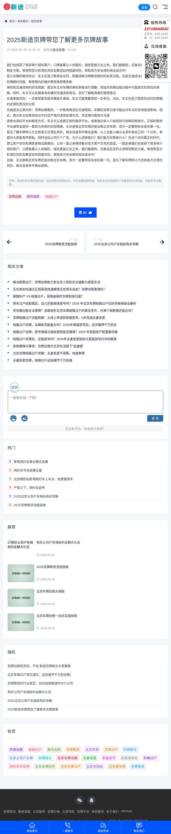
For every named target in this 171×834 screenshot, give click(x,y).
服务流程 (24, 811)
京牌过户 (111, 749)
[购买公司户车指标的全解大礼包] (21, 549)
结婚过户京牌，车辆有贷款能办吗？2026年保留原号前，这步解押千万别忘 (65, 325)
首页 (12, 21)
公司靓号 (39, 811)
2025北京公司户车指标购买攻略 (36, 496)
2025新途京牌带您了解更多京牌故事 (33, 709)
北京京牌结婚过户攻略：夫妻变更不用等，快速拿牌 (49, 353)
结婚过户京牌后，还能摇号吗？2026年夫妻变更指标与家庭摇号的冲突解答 (65, 339)
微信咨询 (103, 831)
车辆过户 (150, 758)
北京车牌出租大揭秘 (51, 591)
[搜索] (155, 7)
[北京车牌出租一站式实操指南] (21, 622)
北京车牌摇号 (45, 766)
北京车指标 (94, 766)
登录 (144, 7)
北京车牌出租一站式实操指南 (57, 615)
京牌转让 (45, 758)
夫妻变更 (89, 758)
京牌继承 (138, 766)
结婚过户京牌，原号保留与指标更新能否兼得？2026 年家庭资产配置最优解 (65, 332)
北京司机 (68, 811)
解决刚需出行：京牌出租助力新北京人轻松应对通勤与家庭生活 (56, 282)
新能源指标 (129, 758)
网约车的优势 (20, 766)
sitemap (126, 811)
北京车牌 (92, 749)
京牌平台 (83, 811)
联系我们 (139, 831)
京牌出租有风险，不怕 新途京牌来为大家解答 (39, 666)
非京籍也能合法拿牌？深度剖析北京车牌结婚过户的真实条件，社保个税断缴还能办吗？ (73, 310)
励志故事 (36, 21)
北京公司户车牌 (21, 758)
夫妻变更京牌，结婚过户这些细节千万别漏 (42, 360)
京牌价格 (53, 811)
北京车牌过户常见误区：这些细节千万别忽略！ (40, 674)
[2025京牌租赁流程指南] (21, 573)
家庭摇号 (109, 758)
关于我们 (112, 811)
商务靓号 (23, 21)
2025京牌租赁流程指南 (30, 505)
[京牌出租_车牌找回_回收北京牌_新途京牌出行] (20, 7)
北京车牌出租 (67, 758)
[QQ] (91, 800)
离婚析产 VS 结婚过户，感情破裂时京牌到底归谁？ (48, 296)
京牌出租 (15, 196)
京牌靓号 (130, 749)
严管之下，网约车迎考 (29, 487)
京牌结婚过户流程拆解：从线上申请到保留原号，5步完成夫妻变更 (59, 317)
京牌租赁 (73, 749)
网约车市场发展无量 (28, 470)
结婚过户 (51, 196)
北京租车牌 (117, 766)
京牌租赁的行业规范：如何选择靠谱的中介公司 (40, 683)
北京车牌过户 (71, 766)
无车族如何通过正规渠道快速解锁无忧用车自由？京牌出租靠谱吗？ (59, 289)
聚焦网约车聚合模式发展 (31, 461)
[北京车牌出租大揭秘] (21, 598)
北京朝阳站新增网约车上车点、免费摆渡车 (43, 479)
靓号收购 (33, 196)
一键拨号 (67, 831)
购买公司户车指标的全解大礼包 (58, 542)
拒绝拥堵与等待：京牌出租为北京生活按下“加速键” (48, 346)
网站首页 (32, 831)
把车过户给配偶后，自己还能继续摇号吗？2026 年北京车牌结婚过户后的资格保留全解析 (74, 303)
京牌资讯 (9, 811)
